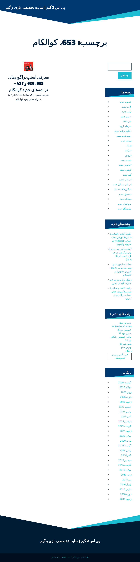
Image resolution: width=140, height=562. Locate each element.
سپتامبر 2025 (125, 421)
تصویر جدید (126, 116)
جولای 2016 (126, 470)
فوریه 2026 (126, 397)
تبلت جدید (127, 111)
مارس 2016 (126, 489)
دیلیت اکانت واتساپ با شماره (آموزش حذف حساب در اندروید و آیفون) (121, 293)
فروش (128, 155)
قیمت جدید (126, 160)
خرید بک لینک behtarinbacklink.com (122, 324)
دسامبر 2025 (125, 406)
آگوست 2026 (125, 382)
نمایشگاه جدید (125, 208)
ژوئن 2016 (126, 474)
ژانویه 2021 (126, 431)
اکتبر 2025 (126, 416)
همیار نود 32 (126, 344)
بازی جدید (127, 107)
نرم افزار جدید (125, 204)
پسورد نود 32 (125, 333)
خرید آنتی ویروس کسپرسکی (119, 356)
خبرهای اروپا (126, 126)
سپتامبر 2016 (125, 460)
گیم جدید (127, 175)
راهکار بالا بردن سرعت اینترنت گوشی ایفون (121, 281)
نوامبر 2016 (126, 450)
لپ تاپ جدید (125, 179)
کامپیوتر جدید (125, 165)
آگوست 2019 (125, 445)
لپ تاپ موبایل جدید (122, 184)
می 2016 (127, 479)
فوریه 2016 (126, 494)
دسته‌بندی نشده (124, 136)
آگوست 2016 (125, 465)
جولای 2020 (126, 436)
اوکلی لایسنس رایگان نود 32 (121, 338)
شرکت (128, 150)
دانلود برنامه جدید (123, 131)
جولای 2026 (126, 387)
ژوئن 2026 (126, 392)
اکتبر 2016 (126, 455)
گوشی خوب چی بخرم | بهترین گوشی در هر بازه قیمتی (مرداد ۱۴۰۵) (120, 254)
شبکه (129, 145)
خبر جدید (127, 121)
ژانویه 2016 (126, 499)
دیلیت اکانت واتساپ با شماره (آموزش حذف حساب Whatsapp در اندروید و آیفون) (121, 239)
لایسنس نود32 (124, 330)
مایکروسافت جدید (123, 189)
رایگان (129, 351)
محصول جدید (125, 194)
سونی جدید (126, 140)
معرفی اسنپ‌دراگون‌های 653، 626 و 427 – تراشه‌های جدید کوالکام (28, 83)
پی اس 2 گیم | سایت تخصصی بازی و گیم (35, 7)
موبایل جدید (126, 199)
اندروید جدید (126, 102)
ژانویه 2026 (126, 402)
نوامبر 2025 (126, 411)
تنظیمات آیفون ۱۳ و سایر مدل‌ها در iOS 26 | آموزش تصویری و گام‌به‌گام (121, 270)
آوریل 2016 (126, 484)
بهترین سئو (126, 347)
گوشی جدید (126, 170)
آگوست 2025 (125, 426)
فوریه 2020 (126, 441)
